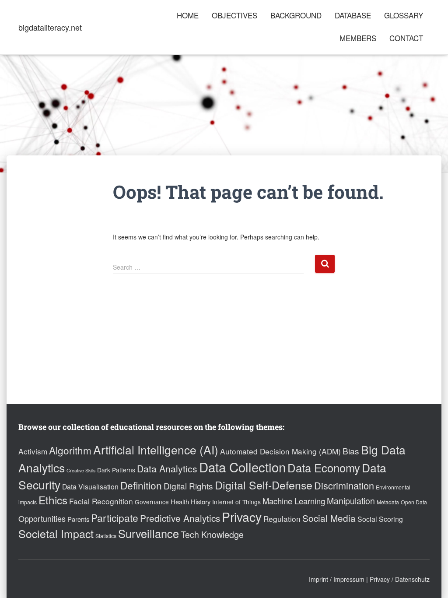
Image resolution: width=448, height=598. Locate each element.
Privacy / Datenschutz (400, 579)
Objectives (234, 15)
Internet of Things (236, 501)
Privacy (242, 516)
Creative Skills (80, 470)
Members (358, 37)
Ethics (52, 499)
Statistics (105, 536)
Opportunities (42, 518)
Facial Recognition (101, 501)
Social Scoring (380, 519)
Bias (351, 451)
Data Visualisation (90, 487)
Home (188, 15)
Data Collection (242, 466)
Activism (32, 451)
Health (180, 501)
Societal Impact (56, 533)
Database (353, 15)
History (200, 501)
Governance (152, 501)
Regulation (282, 518)
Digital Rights (188, 486)
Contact (406, 37)
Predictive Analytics (180, 517)
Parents (78, 519)
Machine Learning (293, 501)
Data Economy (323, 467)
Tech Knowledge (212, 534)
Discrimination (344, 485)
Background (296, 15)
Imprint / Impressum (336, 579)
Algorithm (70, 450)
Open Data (414, 502)
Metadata (388, 502)
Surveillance (148, 533)
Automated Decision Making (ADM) (280, 451)
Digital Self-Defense (263, 484)
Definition (141, 485)
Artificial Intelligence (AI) (155, 449)
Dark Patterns (116, 469)
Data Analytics (167, 468)
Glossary (403, 15)
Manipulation (351, 501)
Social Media (329, 517)
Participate (114, 517)
